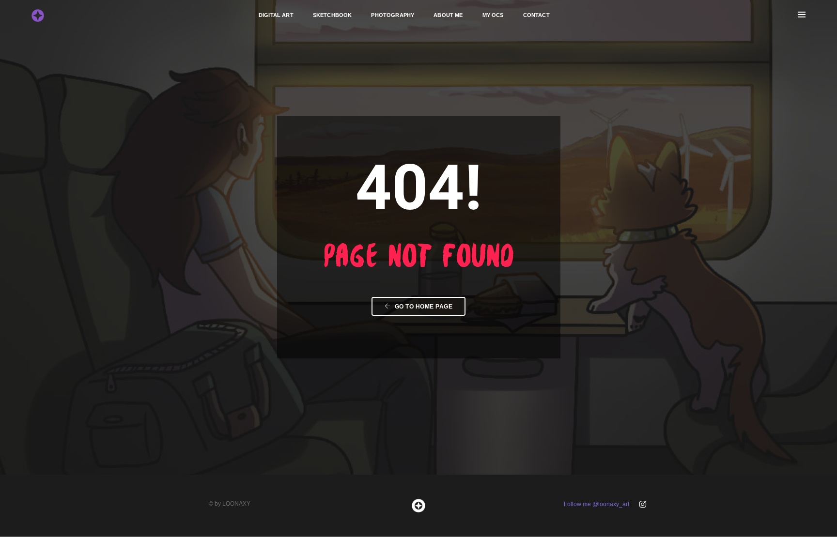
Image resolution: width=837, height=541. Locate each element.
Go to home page (422, 306)
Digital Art (276, 15)
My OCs (493, 15)
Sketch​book (332, 15)
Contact (536, 15)
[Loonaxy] (37, 14)
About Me (448, 15)
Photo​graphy (392, 15)
